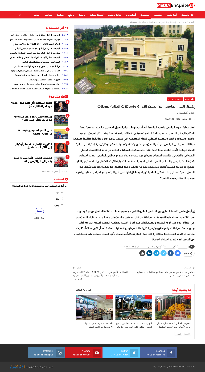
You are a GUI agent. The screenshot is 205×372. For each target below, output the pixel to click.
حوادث (60, 15)
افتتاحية (158, 15)
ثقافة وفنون (114, 15)
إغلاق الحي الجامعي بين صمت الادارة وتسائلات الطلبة (143, 247)
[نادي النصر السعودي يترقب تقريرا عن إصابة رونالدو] (61, 134)
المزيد (37, 15)
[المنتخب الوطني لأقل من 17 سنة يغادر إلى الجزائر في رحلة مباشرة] (61, 162)
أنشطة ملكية (96, 15)
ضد (57, 198)
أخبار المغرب (182, 247)
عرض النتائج (39, 218)
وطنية (81, 15)
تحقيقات (144, 15)
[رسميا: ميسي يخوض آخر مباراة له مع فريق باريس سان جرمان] (61, 120)
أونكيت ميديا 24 (169, 247)
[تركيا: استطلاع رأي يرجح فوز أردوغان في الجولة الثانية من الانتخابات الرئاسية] (61, 106)
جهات (170, 99)
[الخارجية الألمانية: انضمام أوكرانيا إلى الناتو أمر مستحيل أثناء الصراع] (61, 148)
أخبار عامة (172, 15)
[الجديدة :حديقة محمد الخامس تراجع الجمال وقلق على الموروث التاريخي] (133, 307)
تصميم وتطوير (47, 367)
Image (188, 99)
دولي (71, 15)
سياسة (48, 15)
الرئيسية (185, 15)
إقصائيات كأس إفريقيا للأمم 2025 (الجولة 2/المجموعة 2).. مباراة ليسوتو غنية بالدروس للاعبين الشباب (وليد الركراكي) (100, 275)
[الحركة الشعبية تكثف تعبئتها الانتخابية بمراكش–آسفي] (94, 307)
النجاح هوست (30, 367)
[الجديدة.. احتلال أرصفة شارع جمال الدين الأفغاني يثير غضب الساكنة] (173, 307)
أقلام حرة (131, 15)
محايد (56, 205)
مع (57, 192)
